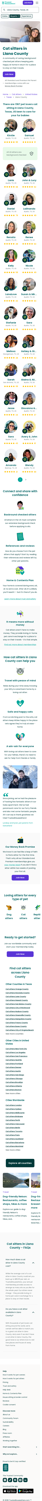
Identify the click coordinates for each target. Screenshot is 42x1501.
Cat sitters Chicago (14, 1078)
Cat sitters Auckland (14, 1139)
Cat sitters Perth (13, 1120)
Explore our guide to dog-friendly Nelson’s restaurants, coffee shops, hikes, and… (15, 1214)
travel (6, 1192)
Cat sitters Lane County (16, 996)
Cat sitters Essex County (16, 1026)
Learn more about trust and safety (20, 599)
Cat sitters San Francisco (16, 1056)
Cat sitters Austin (13, 1071)
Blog (4, 1429)
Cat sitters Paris (13, 1135)
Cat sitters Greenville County (18, 1015)
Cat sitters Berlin (13, 1127)
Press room (7, 1433)
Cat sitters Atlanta (14, 1086)
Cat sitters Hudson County (17, 1011)
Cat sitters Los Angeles (15, 1052)
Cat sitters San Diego (15, 1075)
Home (5, 94)
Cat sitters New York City (16, 1049)
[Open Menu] (37, 3)
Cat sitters (16, 94)
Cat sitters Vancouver (15, 1124)
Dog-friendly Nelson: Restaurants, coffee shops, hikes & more (15, 1200)
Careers (6, 1426)
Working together (10, 1440)
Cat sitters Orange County (17, 989)
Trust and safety (9, 1386)
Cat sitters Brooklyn (14, 1082)
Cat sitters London (14, 1105)
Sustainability (8, 1422)
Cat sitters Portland (14, 1064)
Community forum (10, 1418)
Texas (9, 97)
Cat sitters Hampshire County (18, 1019)
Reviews (6, 1401)
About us (6, 1414)
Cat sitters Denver (13, 1067)
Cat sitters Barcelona (15, 1142)
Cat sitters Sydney (13, 1109)
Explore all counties (20, 1163)
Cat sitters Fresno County (17, 1022)
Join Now (28, 3)
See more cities (13, 1093)
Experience (26, 16)
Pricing (5, 1382)
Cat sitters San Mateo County (18, 1004)
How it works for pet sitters (13, 1378)
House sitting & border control (15, 1397)
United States (31, 94)
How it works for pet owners (14, 1375)
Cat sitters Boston (13, 1090)
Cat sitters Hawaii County (17, 1000)
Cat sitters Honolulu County (18, 993)
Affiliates (6, 1437)
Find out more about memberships (20, 644)
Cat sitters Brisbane (14, 1116)
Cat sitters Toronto (14, 1131)
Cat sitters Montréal (14, 1146)
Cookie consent (9, 1404)
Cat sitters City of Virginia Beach (20, 1030)
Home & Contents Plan (12, 1393)
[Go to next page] (25, 479)
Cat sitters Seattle (14, 1060)
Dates (5, 16)
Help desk (6, 1390)
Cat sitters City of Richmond (18, 1008)
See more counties (14, 1033)
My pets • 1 (14, 16)
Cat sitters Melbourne (15, 1113)
